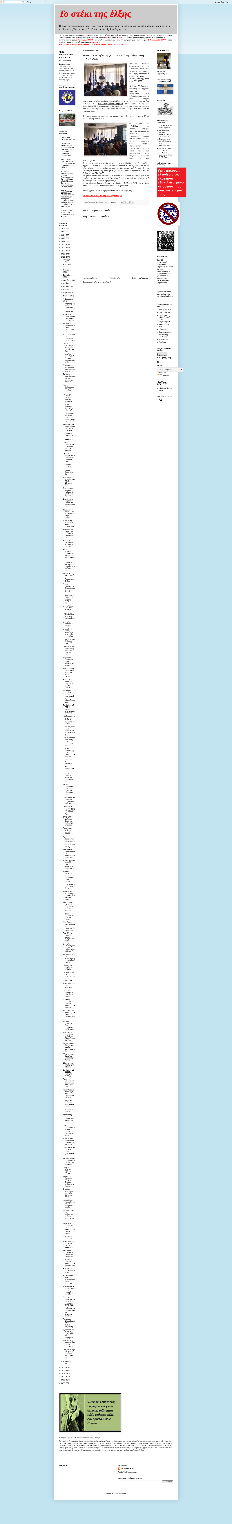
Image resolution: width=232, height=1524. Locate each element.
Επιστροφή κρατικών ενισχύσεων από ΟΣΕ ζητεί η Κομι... (69, 683)
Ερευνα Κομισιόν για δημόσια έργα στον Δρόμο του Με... (69, 588)
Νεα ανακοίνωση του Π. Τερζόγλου (69, 986)
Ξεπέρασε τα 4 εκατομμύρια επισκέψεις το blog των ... (69, 368)
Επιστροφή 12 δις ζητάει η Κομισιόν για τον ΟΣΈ (68, 543)
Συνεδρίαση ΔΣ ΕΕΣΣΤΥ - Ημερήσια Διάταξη (68, 1073)
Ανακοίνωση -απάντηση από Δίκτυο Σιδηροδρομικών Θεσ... (69, 1036)
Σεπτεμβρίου (67, 275)
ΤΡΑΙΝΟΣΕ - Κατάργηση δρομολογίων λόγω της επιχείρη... (69, 895)
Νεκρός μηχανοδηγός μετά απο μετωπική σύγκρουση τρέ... (69, 789)
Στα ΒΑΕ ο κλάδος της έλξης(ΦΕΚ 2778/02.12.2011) (165, 150)
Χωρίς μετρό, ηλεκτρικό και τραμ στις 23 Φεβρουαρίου (69, 616)
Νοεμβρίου (67, 265)
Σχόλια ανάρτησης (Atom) (102, 282)
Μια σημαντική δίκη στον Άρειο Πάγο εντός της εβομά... (68, 906)
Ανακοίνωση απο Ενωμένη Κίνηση (69, 1270)
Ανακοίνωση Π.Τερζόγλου (68, 1237)
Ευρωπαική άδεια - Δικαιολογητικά (166, 127)
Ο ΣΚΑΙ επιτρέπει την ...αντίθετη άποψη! (69, 886)
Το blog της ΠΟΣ (165, 310)
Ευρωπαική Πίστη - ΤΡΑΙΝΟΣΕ (166, 156)
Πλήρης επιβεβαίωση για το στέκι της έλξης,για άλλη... (68, 347)
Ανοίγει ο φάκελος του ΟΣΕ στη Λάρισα (68, 1170)
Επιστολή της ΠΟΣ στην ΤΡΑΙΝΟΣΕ (68, 608)
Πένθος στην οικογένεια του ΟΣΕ (68, 138)
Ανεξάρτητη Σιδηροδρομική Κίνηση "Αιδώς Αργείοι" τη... (69, 1323)
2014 (63, 1374)
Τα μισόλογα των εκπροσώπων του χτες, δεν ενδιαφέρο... (69, 1161)
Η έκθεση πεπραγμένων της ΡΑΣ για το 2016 (69, 408)
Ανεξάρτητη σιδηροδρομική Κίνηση (164, 317)
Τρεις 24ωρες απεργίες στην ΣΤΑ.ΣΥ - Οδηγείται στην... (69, 481)
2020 (63, 248)
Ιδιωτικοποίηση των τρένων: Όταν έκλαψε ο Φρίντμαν (68, 1253)
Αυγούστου (67, 280)
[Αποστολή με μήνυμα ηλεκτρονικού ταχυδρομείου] (122, 202)
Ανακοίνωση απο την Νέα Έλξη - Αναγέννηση (68, 524)
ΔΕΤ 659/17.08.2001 (165, 145)
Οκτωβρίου (67, 270)
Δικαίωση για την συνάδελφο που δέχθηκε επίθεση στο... (69, 800)
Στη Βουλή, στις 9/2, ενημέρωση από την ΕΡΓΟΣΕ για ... (68, 1215)
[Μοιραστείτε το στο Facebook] (130, 202)
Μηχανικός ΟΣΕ (164, 322)
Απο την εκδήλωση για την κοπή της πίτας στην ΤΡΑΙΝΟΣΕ (69, 1301)
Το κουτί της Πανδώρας (163, 336)
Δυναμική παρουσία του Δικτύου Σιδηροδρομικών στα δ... (69, 1003)
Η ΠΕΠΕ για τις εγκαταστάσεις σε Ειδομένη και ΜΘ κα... (69, 1141)
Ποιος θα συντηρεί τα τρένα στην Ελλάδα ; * (68, 993)
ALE (160, 400)
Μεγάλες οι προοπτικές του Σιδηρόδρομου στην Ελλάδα (69, 1228)
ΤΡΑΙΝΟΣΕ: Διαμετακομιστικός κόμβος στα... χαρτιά (69, 317)
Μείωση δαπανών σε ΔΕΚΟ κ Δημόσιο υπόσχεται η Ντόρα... (68, 1181)
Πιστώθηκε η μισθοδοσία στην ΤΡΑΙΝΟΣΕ (68, 436)
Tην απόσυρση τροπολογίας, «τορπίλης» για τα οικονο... (69, 672)
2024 (63, 235)
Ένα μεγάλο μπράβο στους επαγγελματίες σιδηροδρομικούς (69, 696)
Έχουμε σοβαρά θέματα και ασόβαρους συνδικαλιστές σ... (69, 1047)
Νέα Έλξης (163, 329)
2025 (63, 232)
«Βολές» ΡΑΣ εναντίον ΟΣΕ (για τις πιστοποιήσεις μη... (69, 327)
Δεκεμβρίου (67, 260)
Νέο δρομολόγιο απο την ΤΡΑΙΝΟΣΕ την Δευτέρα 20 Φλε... (69, 720)
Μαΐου (65, 290)
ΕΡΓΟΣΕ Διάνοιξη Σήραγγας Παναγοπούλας (68, 777)
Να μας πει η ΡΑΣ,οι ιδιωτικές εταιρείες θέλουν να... (68, 398)
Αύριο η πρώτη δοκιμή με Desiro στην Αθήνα (68, 1057)
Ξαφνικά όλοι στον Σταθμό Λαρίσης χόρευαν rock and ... (69, 358)
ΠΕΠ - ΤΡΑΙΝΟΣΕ (165, 312)
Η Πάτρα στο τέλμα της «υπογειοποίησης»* (69, 1104)
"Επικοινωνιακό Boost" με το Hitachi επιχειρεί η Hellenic (67, 214)
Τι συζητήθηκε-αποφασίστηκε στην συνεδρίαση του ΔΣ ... (69, 1290)
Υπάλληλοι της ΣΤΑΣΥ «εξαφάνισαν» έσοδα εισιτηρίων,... (69, 1279)
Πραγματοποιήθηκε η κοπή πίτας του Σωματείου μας (69, 1354)
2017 (63, 257)
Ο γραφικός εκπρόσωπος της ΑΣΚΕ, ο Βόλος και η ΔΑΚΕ (68, 1193)
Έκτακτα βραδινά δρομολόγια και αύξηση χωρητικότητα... (69, 554)
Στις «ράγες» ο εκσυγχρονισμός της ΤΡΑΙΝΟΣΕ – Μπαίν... (69, 661)
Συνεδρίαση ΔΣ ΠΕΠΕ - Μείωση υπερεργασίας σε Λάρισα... (69, 709)
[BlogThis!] (125, 202)
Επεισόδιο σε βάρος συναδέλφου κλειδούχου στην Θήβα (68, 633)
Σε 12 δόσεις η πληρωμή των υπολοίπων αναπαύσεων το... (69, 533)
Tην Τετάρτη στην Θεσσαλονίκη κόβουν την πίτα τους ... (68, 1119)
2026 (63, 229)
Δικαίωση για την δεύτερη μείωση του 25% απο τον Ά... (69, 1151)
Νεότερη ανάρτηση (90, 278)
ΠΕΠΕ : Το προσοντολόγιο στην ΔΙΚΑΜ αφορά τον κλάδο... (69, 1130)
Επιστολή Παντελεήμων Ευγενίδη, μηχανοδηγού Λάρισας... (69, 948)
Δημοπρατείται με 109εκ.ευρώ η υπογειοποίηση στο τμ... (69, 959)
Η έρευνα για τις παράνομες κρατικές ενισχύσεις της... (68, 599)
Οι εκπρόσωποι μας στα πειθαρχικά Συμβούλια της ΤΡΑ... (68, 492)
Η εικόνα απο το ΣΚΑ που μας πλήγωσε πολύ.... (69, 916)
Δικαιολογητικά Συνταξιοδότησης (165, 140)
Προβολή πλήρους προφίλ (127, 1472)
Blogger (123, 1493)
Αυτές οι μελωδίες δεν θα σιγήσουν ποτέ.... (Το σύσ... (68, 1083)
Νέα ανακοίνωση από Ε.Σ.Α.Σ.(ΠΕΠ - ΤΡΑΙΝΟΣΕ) (69, 1244)
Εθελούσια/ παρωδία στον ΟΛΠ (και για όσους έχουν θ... (68, 469)
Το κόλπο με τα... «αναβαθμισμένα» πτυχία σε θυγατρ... (69, 427)
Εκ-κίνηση (162, 342)
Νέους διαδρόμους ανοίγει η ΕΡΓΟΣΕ (68, 388)
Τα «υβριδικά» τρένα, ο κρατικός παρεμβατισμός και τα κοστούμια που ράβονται (68, 163)
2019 (63, 251)
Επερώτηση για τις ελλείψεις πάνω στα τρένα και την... (68, 651)
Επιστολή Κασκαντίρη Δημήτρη (68, 624)
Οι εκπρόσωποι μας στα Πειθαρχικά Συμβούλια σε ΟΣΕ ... (69, 503)
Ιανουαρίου (67, 1361)
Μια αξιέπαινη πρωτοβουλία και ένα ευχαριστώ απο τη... (69, 1204)
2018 (63, 254)
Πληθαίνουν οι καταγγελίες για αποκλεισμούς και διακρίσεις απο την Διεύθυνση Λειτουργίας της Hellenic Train (67, 149)
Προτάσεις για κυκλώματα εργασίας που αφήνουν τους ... (69, 566)
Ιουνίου (66, 286)
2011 (63, 1383)
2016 (63, 1367)
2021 (63, 244)
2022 (63, 241)
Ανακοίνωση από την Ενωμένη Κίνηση (67, 831)
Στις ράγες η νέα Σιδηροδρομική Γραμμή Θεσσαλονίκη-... (69, 1014)
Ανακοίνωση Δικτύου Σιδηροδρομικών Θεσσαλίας (69, 1262)
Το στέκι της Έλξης (128, 1469)
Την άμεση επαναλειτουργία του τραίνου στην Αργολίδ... (69, 378)
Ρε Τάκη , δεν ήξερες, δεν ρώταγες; (68, 968)
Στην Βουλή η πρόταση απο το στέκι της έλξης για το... (69, 1344)
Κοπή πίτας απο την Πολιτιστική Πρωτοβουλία (69, 337)
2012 (63, 1380)
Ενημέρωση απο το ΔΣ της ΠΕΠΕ (69, 642)
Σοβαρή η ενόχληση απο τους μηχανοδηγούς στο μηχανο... (69, 876)
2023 (63, 238)
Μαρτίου (66, 296)
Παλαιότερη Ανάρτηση (140, 278)
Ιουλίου (66, 283)
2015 (63, 1370)
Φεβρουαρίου (68, 299)
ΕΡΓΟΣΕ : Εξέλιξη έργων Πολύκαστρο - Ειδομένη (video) (69, 457)
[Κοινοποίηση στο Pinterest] (132, 202)
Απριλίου (66, 293)
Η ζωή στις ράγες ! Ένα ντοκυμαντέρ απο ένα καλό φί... (69, 731)
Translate (165, 375)
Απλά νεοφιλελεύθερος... (68, 768)
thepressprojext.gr (165, 332)
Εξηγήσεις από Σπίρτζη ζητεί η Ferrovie (68, 1065)
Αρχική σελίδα (115, 278)
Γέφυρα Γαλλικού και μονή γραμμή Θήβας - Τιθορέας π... (69, 446)
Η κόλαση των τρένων (68, 1111)
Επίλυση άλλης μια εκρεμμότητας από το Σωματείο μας (69, 977)
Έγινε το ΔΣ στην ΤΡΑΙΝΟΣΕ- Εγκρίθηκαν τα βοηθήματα (69, 1334)
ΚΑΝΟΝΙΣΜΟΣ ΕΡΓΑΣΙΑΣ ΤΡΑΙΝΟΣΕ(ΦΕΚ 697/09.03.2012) (165, 133)
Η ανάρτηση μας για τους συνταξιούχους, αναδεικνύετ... (69, 307)
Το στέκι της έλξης (95, 13)
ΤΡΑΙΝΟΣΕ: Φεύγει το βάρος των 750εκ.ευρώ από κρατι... (68, 821)
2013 (63, 1377)
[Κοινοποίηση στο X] (127, 202)
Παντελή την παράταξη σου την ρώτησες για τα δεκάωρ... (68, 937)
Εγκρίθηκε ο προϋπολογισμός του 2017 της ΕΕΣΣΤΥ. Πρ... (69, 810)
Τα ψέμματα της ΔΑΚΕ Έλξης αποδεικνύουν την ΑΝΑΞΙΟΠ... (68, 514)
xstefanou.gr (163, 339)
